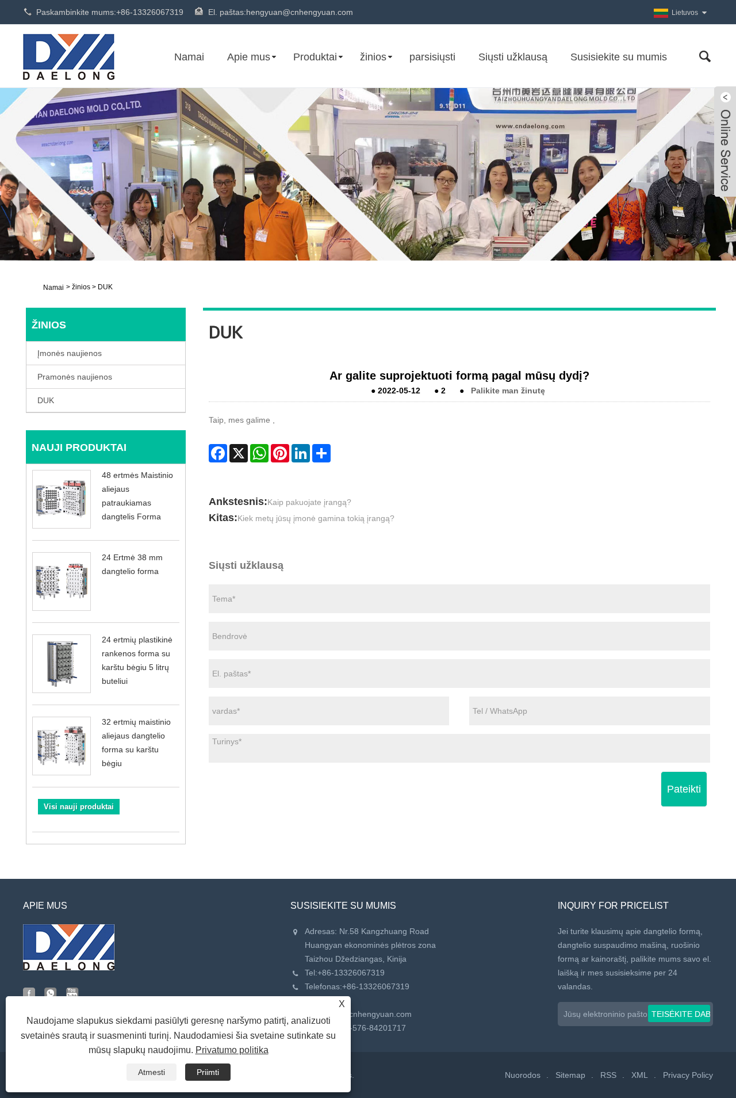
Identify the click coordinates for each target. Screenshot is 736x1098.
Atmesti (151, 1072)
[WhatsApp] (259, 453)
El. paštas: (280, 12)
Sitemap (570, 1075)
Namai (189, 57)
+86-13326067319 (351, 972)
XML (639, 1075)
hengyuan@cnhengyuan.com (358, 1014)
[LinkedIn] (301, 453)
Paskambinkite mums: (109, 12)
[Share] (321, 453)
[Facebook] (218, 453)
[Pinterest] (280, 453)
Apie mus (248, 57)
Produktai (315, 57)
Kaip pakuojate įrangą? (309, 502)
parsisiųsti (432, 57)
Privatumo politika (232, 1050)
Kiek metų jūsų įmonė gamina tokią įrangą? (315, 518)
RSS (608, 1075)
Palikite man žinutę (508, 390)
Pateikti (684, 789)
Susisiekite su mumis (618, 57)
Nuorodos (522, 1075)
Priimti (208, 1072)
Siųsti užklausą (512, 57)
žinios (373, 57)
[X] (238, 453)
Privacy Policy (688, 1075)
